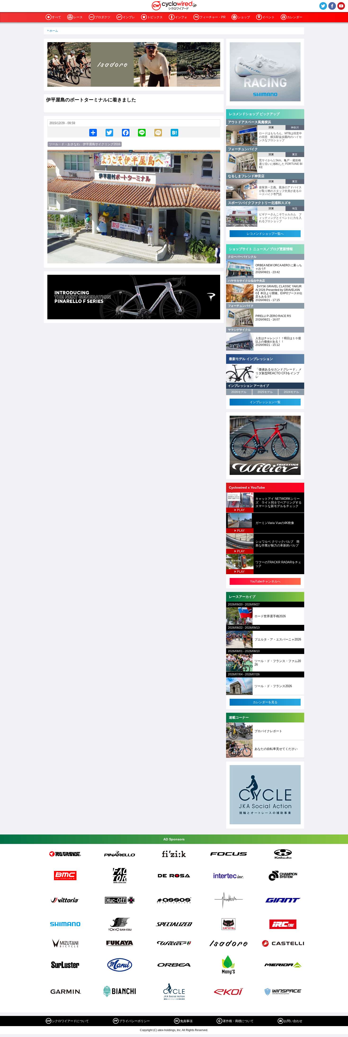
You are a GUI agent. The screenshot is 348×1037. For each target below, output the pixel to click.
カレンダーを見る (265, 702)
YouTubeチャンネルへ (265, 581)
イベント (268, 17)
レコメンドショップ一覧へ (265, 233)
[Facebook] (125, 132)
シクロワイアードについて (70, 1021)
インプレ (129, 17)
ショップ (244, 17)
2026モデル (238, 392)
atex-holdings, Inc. (169, 1030)
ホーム (53, 30)
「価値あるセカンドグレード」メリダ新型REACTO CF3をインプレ (278, 373)
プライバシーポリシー (134, 1021)
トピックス (155, 17)
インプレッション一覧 (265, 402)
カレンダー (294, 17)
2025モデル (265, 392)
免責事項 (186, 1021)
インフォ (181, 17)
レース (78, 17)
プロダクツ (102, 17)
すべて (56, 17)
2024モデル (291, 392)
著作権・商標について (238, 1021)
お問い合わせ (293, 1021)
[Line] (142, 132)
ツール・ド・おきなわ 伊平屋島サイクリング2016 (84, 144)
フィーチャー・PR (212, 17)
